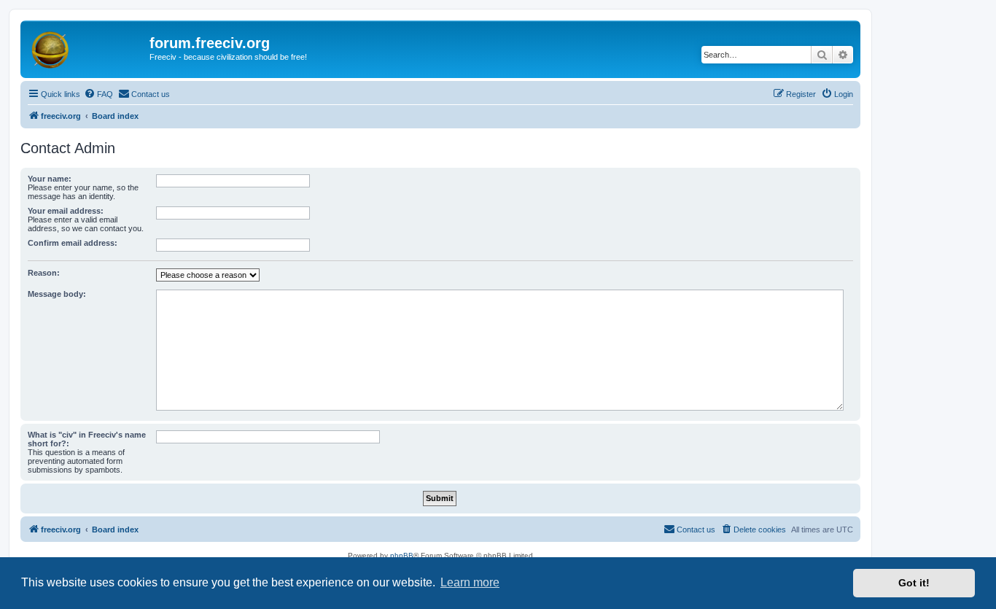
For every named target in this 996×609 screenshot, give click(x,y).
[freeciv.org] (86, 47)
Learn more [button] (469, 582)
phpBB (401, 555)
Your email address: (66, 210)
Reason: (44, 272)
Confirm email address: (72, 242)
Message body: (57, 294)
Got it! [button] (914, 583)
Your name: (49, 178)
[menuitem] (98, 94)
